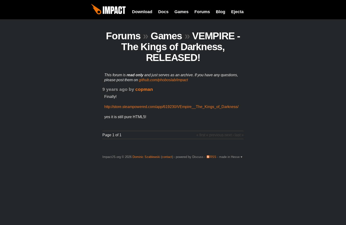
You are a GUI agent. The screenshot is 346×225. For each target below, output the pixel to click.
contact (167, 157)
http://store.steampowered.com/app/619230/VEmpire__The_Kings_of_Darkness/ (171, 107)
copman (144, 89)
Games (181, 11)
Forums (202, 11)
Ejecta (237, 11)
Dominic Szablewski (146, 157)
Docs (163, 11)
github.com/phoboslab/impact (163, 80)
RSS (213, 157)
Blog (220, 11)
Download (142, 11)
